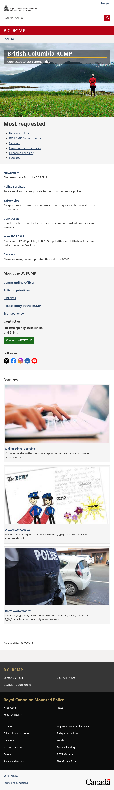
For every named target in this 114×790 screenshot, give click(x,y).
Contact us (11, 218)
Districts (10, 298)
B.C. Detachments (17, 684)
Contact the (19, 340)
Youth (60, 740)
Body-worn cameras (18, 611)
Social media (11, 776)
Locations (9, 740)
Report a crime (19, 133)
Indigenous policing (68, 733)
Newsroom (12, 173)
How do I (15, 158)
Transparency (14, 313)
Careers (14, 143)
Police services (14, 187)
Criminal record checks (25, 148)
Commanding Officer (19, 283)
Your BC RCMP (14, 236)
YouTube (34, 360)
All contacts (10, 707)
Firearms (9, 754)
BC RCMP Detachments (25, 138)
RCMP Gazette (65, 754)
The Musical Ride (66, 761)
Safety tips (11, 201)
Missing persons (13, 747)
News (60, 707)
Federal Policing (66, 747)
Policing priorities (17, 290)
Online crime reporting (20, 448)
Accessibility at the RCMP (22, 306)
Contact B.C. (14, 677)
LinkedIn (27, 360)
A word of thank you (18, 530)
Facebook (13, 360)
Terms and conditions (16, 783)
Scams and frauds (14, 761)
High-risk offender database (73, 726)
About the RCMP (13, 714)
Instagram (20, 360)
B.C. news (66, 677)
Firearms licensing (21, 153)
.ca (9, 38)
